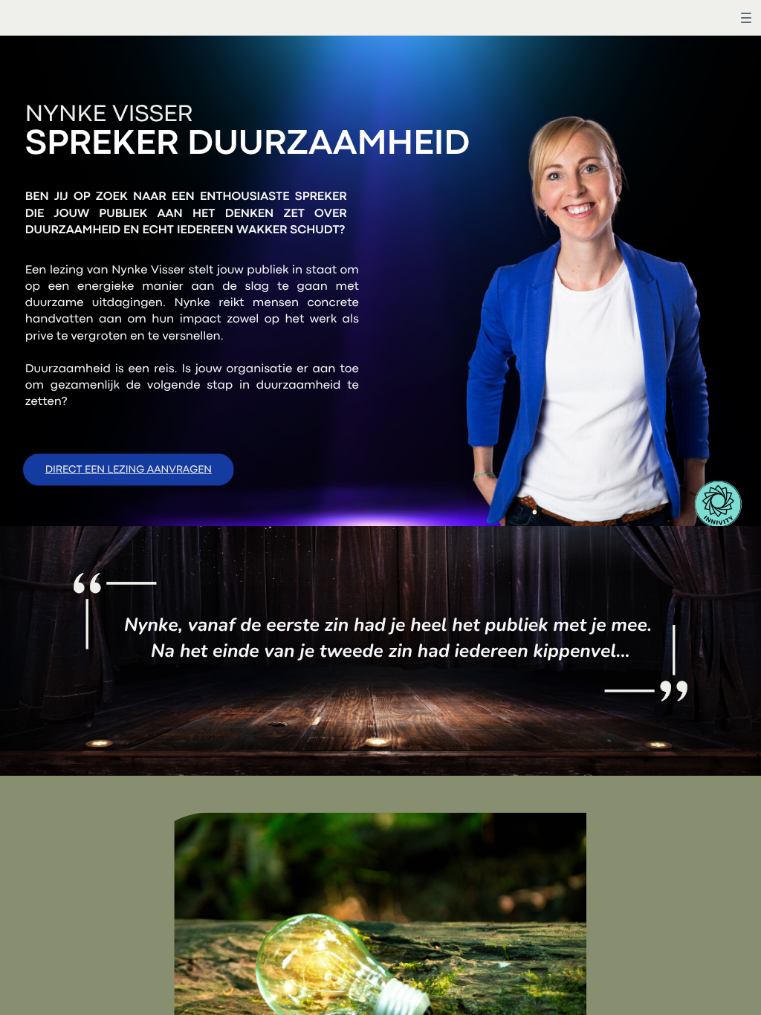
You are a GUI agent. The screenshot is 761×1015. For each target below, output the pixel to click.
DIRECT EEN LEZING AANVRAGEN (128, 470)
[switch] (746, 18)
